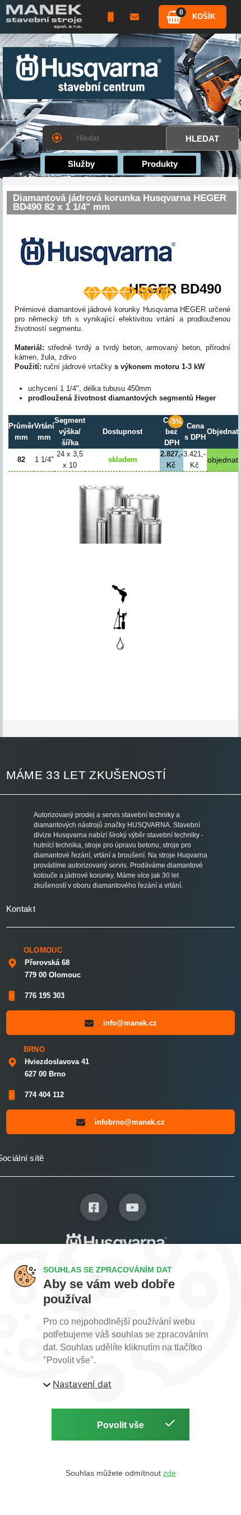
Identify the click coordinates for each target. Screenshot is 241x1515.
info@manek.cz (130, 1023)
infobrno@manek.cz (130, 1122)
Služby (81, 164)
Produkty (160, 164)
